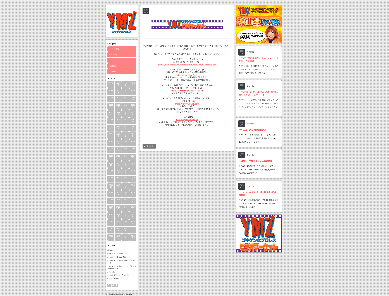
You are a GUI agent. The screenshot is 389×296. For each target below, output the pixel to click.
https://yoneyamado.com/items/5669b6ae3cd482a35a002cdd (187, 64)
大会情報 (112, 66)
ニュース (112, 60)
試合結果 (112, 71)
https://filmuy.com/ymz (187, 75)
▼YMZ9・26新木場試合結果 (252, 130)
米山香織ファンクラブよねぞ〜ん (121, 275)
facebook (116, 285)
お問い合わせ (113, 278)
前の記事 (149, 146)
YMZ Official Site (113, 294)
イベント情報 (114, 49)
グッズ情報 (113, 55)
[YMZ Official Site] (122, 32)
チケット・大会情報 (116, 253)
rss (109, 285)
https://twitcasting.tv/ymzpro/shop (187, 91)
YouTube (111, 272)
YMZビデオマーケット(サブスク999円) (121, 262)
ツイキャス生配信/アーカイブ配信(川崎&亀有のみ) (122, 267)
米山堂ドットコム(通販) (117, 257)
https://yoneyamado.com (187, 104)
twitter (113, 285)
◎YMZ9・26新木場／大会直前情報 (255, 161)
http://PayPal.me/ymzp (187, 119)
